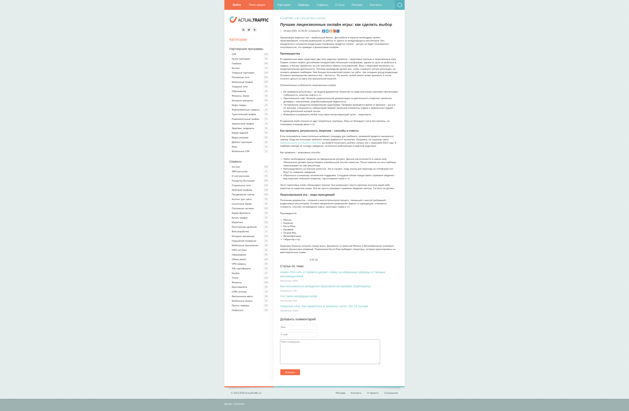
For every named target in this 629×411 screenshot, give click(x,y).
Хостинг (236, 166)
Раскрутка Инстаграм (243, 180)
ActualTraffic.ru (288, 18)
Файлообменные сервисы (246, 109)
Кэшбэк (235, 273)
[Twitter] (327, 31)
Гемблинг (237, 63)
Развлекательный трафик (245, 119)
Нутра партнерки (241, 58)
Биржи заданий (240, 132)
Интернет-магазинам (243, 236)
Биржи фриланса (241, 213)
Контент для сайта (242, 199)
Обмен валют (239, 259)
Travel (235, 277)
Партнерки (284, 4)
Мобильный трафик (242, 82)
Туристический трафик (244, 114)
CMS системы (239, 250)
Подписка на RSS (243, 29)
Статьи (339, 4)
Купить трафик (240, 217)
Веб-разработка (240, 231)
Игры (234, 146)
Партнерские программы (246, 49)
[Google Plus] (334, 31)
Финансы (237, 282)
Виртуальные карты (242, 296)
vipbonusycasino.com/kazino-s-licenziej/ (300, 142)
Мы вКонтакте (254, 29)
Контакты (375, 4)
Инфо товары (239, 105)
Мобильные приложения (245, 245)
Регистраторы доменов (244, 227)
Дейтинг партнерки (242, 142)
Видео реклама (240, 137)
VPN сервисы (239, 264)
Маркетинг (237, 222)
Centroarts (238, 403)
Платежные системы (243, 208)
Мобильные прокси (242, 301)
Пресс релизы (317, 18)
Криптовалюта (239, 287)
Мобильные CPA (240, 151)
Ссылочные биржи (242, 203)
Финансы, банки (240, 95)
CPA (234, 54)
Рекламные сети (240, 77)
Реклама (357, 4)
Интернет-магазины (242, 100)
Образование (239, 91)
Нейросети (237, 310)
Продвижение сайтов (243, 194)
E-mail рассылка (240, 176)
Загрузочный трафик (243, 123)
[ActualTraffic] (249, 20)
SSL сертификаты (241, 268)
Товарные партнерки (243, 72)
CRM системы (239, 291)
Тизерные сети (240, 86)
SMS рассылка (240, 171)
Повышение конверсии (244, 240)
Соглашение (391, 393)
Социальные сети (241, 185)
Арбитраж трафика (242, 190)
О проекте (373, 393)
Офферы (303, 4)
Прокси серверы (240, 305)
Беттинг (236, 68)
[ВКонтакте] (323, 31)
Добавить (290, 372)
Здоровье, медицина (243, 128)
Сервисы (322, 4)
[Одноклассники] (330, 31)
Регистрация (257, 4)
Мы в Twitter (249, 29)
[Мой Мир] (337, 31)
